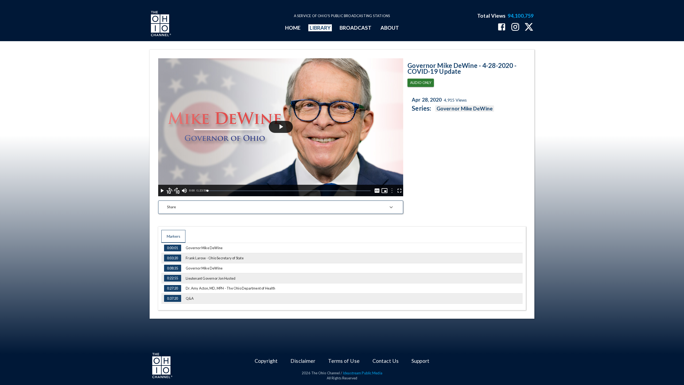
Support (420, 360)
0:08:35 (172, 268)
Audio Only (420, 82)
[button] (280, 207)
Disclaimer (302, 360)
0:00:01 (172, 248)
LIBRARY (320, 28)
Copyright (266, 360)
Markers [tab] (173, 236)
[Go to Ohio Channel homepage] (160, 24)
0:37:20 (172, 298)
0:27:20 (172, 288)
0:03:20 (172, 258)
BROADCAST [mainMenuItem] (356, 28)
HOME (293, 28)
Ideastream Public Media (362, 373)
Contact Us (385, 360)
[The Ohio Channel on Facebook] (501, 27)
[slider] (289, 190)
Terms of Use (343, 360)
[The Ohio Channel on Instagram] (515, 27)
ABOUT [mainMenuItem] (389, 28)
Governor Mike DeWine (465, 108)
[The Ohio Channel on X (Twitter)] (529, 27)
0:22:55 (172, 278)
